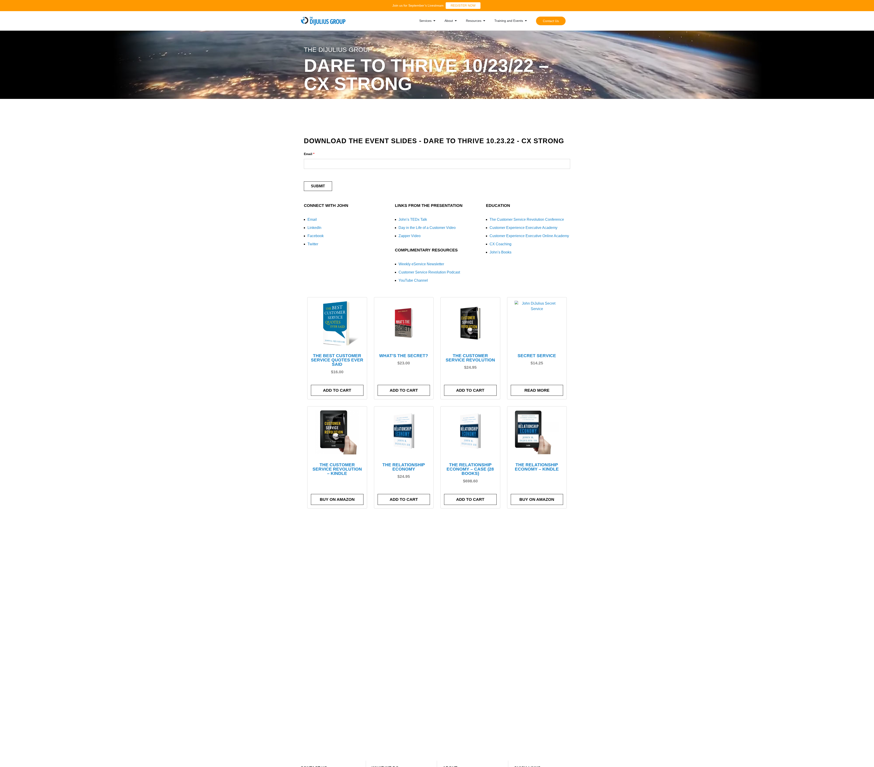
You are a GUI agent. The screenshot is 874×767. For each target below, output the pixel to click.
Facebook (315, 236)
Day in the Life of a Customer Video (427, 228)
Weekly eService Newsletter (421, 264)
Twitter (312, 244)
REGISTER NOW (463, 5)
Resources (473, 21)
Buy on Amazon (337, 499)
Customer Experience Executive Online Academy (529, 236)
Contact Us (551, 21)
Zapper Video (410, 236)
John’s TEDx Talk (413, 219)
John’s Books (500, 252)
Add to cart (337, 390)
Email (309, 154)
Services (425, 21)
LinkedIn (314, 228)
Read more (536, 390)
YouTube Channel (413, 280)
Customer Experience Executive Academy (523, 228)
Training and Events (508, 21)
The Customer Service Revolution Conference (527, 219)
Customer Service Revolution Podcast (429, 272)
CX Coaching (500, 244)
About (449, 21)
